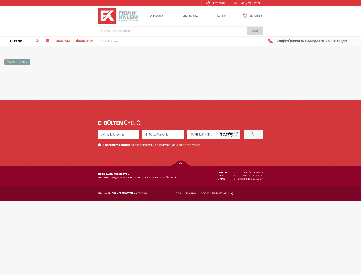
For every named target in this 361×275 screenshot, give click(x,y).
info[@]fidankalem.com (250, 178)
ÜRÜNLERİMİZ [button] (190, 16)
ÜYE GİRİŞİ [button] (219, 3)
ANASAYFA (156, 16)
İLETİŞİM (221, 16)
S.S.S (178, 193)
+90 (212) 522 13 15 (251, 3)
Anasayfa (63, 41)
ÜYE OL (253, 134)
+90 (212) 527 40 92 (253, 175)
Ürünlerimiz (84, 41)
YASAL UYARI (191, 193)
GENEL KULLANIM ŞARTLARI (213, 193)
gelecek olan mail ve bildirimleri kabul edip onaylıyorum (152, 144)
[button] (252, 15)
